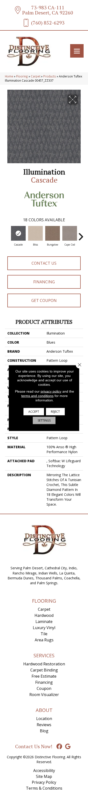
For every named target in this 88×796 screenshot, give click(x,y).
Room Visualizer (44, 694)
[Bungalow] (52, 233)
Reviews (44, 724)
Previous (7, 234)
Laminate (44, 621)
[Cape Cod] (69, 233)
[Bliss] (35, 233)
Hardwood (44, 615)
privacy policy (51, 391)
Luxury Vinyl (44, 627)
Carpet (35, 76)
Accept (33, 412)
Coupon (44, 688)
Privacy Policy (44, 782)
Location (44, 718)
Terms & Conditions (44, 788)
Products (49, 76)
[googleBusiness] (68, 747)
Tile (44, 633)
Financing (44, 282)
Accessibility (44, 770)
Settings (44, 420)
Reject (55, 412)
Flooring (22, 76)
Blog (44, 731)
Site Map (44, 776)
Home (9, 76)
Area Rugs (44, 640)
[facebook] (59, 747)
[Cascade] (18, 233)
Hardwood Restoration (44, 664)
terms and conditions (37, 396)
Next (80, 234)
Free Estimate (44, 676)
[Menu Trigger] (77, 51)
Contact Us (44, 263)
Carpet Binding (44, 670)
